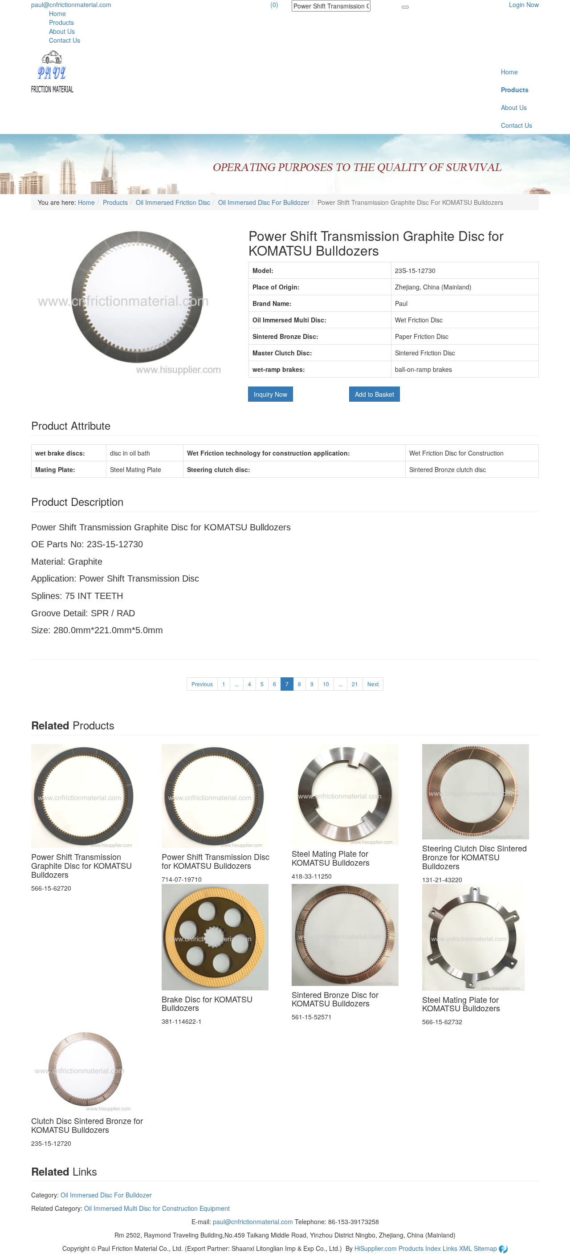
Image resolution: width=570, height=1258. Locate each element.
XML (466, 1248)
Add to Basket (374, 394)
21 (355, 684)
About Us (62, 31)
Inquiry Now (270, 394)
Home (57, 13)
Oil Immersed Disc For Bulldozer (263, 202)
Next (373, 684)
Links (451, 1248)
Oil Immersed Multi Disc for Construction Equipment (157, 1208)
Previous (202, 684)
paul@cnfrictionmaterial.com (71, 4)
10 (326, 684)
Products (61, 22)
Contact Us (64, 40)
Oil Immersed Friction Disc (173, 202)
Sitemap (486, 1248)
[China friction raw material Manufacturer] (52, 70)
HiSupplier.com (375, 1248)
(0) (274, 4)
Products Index (420, 1248)
